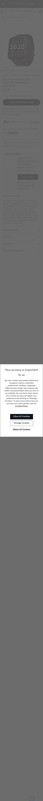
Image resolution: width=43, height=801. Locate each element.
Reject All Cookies (21, 429)
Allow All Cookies (21, 417)
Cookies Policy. (21, 406)
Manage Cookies (21, 423)
